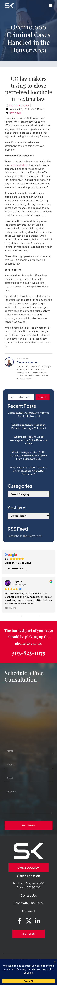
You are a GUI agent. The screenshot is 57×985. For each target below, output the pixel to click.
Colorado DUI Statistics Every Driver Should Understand (28, 414)
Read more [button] (10, 608)
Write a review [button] (15, 568)
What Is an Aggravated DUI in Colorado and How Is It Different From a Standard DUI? (28, 455)
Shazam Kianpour (28, 362)
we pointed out (19, 165)
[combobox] (21, 397)
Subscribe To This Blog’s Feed (25, 535)
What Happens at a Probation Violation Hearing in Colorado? (28, 426)
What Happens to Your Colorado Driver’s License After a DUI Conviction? (28, 471)
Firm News (15, 112)
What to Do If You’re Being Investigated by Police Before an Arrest (28, 440)
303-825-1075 (28, 652)
